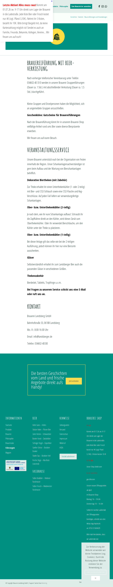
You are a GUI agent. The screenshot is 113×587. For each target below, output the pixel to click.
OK (95, 578)
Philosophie (9, 438)
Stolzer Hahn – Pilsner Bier (42, 429)
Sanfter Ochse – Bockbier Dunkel (41, 449)
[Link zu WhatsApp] (105, 6)
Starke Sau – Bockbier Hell (41, 455)
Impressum (63, 438)
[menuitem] (54, 6)
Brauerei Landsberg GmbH (20, 583)
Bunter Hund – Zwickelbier (42, 438)
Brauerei (8, 434)
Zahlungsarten (64, 425)
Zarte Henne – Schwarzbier (42, 434)
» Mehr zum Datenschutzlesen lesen (96, 572)
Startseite (9, 425)
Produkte (9, 429)
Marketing (44, 583)
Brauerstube (10, 443)
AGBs (61, 447)
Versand (62, 429)
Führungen (10, 447)
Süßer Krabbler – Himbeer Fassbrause (41, 480)
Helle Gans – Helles (39, 425)
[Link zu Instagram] (102, 6)
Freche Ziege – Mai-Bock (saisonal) (41, 462)
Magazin (8, 452)
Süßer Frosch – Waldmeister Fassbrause (42, 488)
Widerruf (63, 443)
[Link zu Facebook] (99, 6)
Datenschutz (64, 434)
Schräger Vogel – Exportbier (42, 443)
